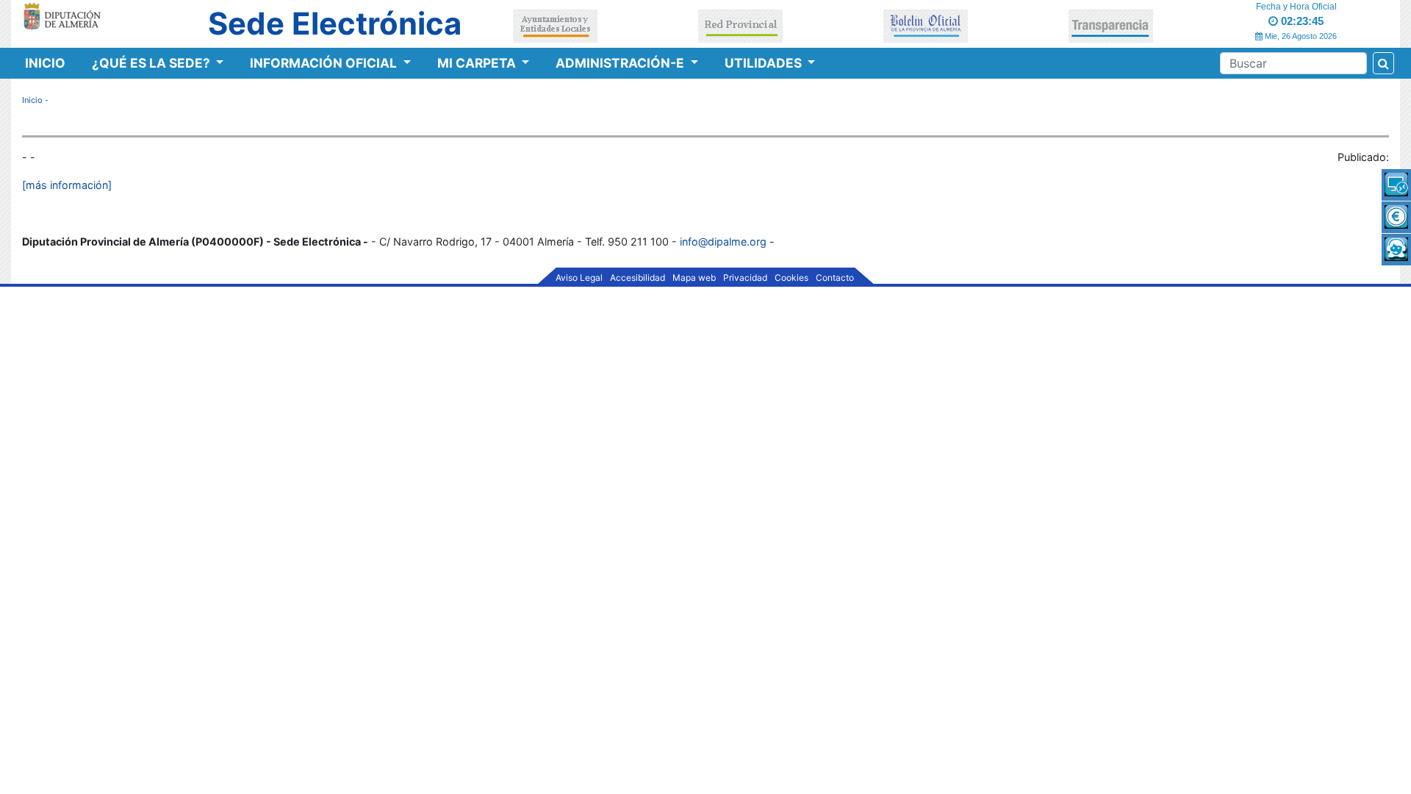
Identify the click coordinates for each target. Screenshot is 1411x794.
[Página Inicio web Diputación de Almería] (64, 15)
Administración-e (621, 63)
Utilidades (765, 63)
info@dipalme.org (723, 241)
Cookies (791, 277)
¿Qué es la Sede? (152, 63)
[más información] (67, 185)
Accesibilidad (637, 277)
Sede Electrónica (335, 23)
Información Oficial (325, 63)
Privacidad (745, 277)
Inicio (45, 63)
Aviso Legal (579, 277)
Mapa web (694, 277)
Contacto (835, 277)
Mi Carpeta (478, 63)
